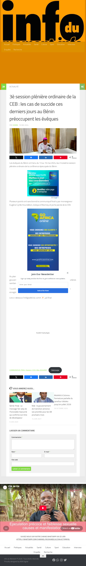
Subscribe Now (43, 290)
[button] (43, 274)
